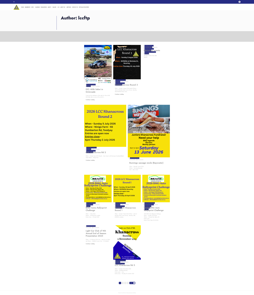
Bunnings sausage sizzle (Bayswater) (146, 162)
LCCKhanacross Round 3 (126, 84)
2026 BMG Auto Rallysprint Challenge (154, 209)
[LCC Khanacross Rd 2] (105, 126)
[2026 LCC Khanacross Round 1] (127, 188)
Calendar (37, 7)
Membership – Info (29, 7)
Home (22, 7)
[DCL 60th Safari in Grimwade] (98, 64)
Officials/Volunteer (84, 7)
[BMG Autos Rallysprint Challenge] (98, 188)
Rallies (54, 7)
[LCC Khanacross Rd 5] (127, 242)
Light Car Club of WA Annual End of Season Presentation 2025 (96, 233)
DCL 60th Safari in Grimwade (94, 90)
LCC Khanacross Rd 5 (125, 265)
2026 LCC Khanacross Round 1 (125, 209)
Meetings (69, 7)
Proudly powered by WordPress (131, 292)
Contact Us (75, 7)
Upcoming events (152, 50)
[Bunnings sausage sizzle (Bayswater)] (149, 131)
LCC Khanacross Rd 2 (96, 152)
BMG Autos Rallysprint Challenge (96, 209)
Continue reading (90, 99)
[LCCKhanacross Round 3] (127, 62)
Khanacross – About (46, 7)
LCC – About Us (61, 7)
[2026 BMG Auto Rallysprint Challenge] (156, 188)
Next (131, 283)
